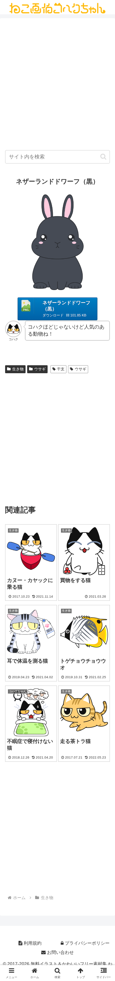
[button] (103, 156)
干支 (61, 369)
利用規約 (32, 943)
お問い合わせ (60, 952)
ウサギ (40, 369)
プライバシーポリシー (87, 943)
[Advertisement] (57, 85)
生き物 (18, 369)
